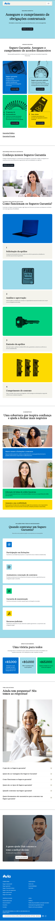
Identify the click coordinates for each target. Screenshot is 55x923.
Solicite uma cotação (27, 29)
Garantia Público (9, 133)
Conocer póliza (14, 89)
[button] (27, 768)
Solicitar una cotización (21, 857)
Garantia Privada (9, 136)
